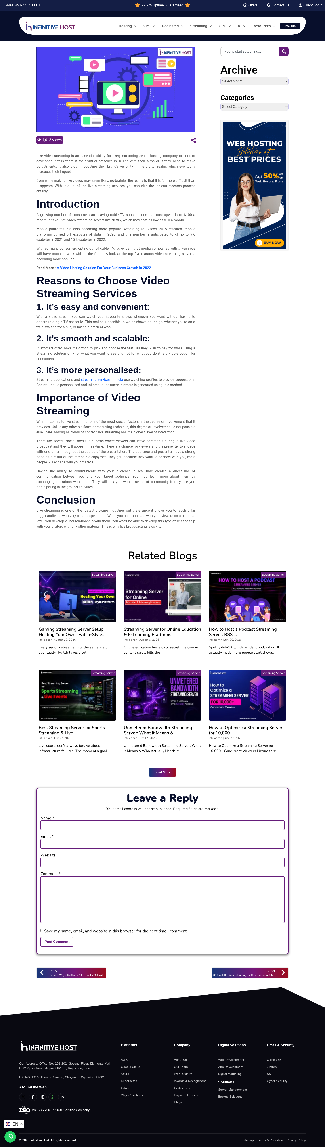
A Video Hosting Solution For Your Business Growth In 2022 (104, 268)
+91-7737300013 (28, 5)
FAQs (178, 1102)
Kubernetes (129, 1081)
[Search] (284, 51)
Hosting (125, 26)
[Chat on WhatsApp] (10, 1137)
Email (47, 837)
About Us (180, 1059)
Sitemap (248, 1140)
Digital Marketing (230, 1074)
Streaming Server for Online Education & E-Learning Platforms (162, 632)
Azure (125, 1074)
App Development (230, 1066)
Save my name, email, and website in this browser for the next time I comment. (115, 931)
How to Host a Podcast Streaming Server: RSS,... (243, 632)
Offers (252, 5)
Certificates (182, 1088)
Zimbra (272, 1066)
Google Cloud (130, 1066)
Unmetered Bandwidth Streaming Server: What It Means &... (158, 730)
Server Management (232, 1089)
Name (47, 818)
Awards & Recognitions (190, 1081)
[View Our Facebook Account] (33, 1097)
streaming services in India (102, 379)
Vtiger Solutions (132, 1095)
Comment (50, 874)
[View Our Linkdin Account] (62, 1097)
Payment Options (186, 1095)
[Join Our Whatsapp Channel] (52, 1097)
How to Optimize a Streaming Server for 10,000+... (245, 730)
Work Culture (183, 1074)
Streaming (198, 26)
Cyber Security (277, 1081)
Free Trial (290, 26)
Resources (261, 26)
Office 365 (274, 1059)
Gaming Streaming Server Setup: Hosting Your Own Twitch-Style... (72, 632)
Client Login (312, 5)
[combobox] (249, 51)
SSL (270, 1074)
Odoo (125, 1088)
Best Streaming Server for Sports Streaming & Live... (72, 730)
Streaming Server (103, 575)
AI (239, 26)
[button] (162, 772)
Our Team (181, 1066)
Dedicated (170, 26)
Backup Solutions (230, 1096)
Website (48, 855)
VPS (147, 26)
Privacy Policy (296, 1140)
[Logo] (65, 1046)
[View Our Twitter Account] (23, 1097)
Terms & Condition (270, 1140)
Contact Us (280, 5)
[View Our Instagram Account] (43, 1097)
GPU (222, 26)
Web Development (231, 1059)
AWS (124, 1059)
